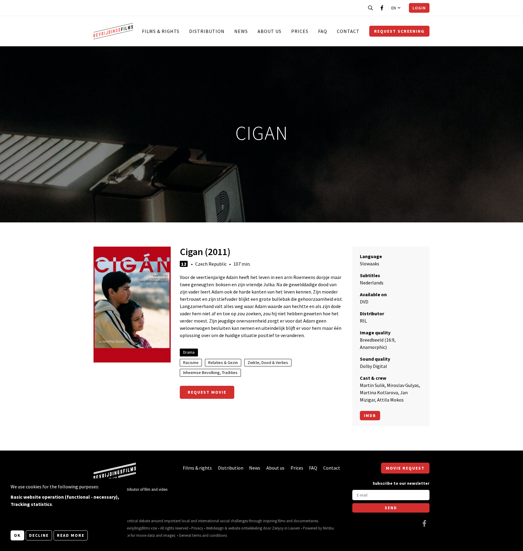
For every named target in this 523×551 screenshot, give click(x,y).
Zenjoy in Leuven (286, 528)
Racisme (191, 362)
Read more (70, 535)
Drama (189, 352)
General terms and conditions (203, 535)
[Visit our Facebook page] (381, 7)
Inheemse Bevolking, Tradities (210, 372)
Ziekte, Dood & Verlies (268, 362)
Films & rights (160, 31)
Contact (348, 31)
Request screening (399, 31)
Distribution (207, 31)
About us (269, 31)
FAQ (322, 31)
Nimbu (328, 528)
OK (17, 535)
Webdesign (215, 528)
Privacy (197, 528)
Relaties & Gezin (223, 362)
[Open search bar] (370, 7)
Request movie (207, 392)
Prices (299, 31)
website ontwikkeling (245, 528)
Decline (39, 535)
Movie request (405, 468)
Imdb (370, 415)
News (241, 31)
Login (419, 8)
